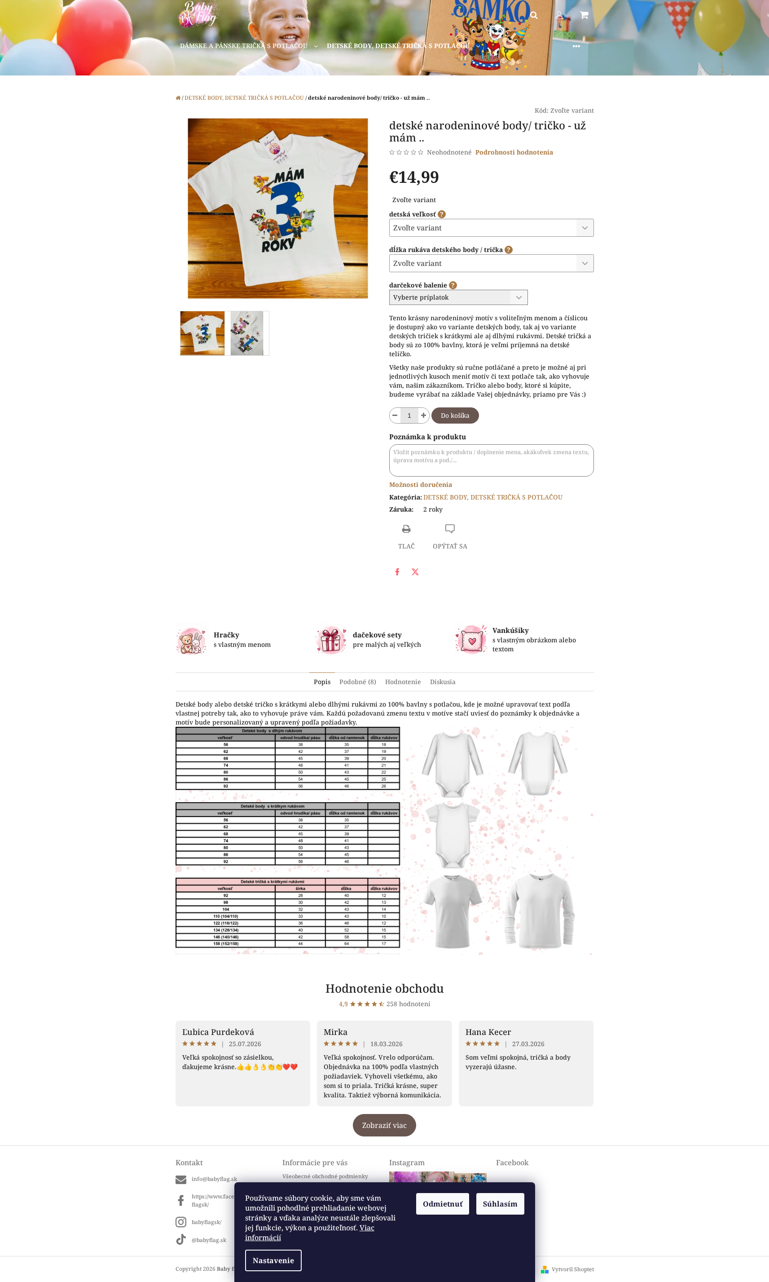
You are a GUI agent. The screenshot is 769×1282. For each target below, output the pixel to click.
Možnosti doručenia (420, 484)
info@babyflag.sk (214, 1179)
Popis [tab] (322, 681)
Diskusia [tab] (443, 681)
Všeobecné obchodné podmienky (325, 1176)
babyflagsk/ (206, 1222)
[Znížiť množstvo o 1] (395, 415)
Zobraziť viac (384, 1125)
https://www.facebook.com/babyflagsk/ (232, 1200)
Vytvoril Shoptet (573, 1269)
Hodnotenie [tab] (403, 681)
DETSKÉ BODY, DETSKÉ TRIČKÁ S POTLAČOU (492, 497)
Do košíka (455, 415)
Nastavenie (273, 1260)
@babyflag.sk (209, 1240)
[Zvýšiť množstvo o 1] (423, 415)
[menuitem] (249, 46)
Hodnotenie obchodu (384, 988)
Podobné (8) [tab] (357, 681)
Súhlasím (500, 1204)
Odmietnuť (442, 1204)
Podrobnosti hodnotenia (514, 152)
